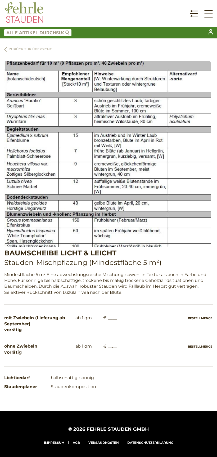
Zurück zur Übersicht (30, 49)
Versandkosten (103, 443)
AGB (76, 443)
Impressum (54, 443)
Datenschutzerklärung (150, 443)
